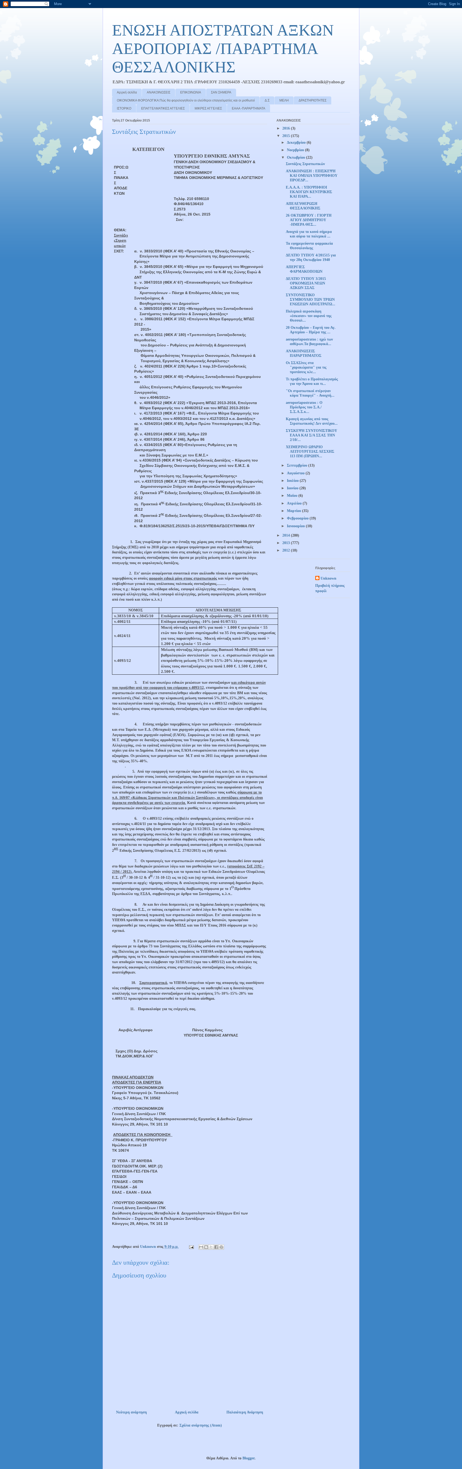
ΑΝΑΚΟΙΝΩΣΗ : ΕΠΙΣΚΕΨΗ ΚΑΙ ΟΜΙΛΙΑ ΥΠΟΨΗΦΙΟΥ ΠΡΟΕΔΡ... (311, 175)
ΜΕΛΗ (284, 100)
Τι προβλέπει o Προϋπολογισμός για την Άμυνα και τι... (312, 381)
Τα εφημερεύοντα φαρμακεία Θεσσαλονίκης (309, 245)
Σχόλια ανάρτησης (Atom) (200, 1425)
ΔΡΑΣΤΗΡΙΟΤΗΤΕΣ (312, 100)
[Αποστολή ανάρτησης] (191, 1247)
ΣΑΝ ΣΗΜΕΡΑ (221, 92)
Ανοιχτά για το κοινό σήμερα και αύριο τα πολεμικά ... (309, 234)
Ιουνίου (293, 488)
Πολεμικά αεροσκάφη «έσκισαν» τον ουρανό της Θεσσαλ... (309, 315)
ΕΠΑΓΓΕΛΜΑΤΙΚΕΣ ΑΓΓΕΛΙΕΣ (163, 108)
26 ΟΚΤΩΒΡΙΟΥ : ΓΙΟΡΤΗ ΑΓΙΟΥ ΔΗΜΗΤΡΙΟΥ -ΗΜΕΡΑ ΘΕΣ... (309, 219)
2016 (286, 128)
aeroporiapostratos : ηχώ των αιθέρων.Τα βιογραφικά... (309, 341)
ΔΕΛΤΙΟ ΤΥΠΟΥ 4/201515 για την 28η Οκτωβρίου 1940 (311, 257)
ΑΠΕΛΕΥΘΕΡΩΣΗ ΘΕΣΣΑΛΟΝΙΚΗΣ (303, 206)
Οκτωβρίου (296, 157)
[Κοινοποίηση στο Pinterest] (221, 1247)
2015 (286, 136)
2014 (286, 535)
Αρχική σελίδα (127, 92)
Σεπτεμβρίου (297, 465)
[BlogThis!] (206, 1247)
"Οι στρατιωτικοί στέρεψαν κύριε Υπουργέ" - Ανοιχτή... (310, 393)
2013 (286, 543)
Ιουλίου (293, 481)
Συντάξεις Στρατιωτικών (305, 164)
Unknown (328, 578)
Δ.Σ (267, 100)
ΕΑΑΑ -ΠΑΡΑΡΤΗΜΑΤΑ (248, 108)
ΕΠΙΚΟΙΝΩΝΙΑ (190, 92)
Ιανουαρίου (296, 526)
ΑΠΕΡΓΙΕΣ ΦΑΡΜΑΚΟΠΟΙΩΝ (304, 269)
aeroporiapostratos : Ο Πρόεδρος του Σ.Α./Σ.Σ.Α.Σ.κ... (304, 407)
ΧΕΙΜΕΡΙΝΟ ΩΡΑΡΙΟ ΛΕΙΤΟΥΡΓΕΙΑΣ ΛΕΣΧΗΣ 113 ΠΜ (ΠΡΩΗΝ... (310, 451)
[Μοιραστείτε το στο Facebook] (216, 1247)
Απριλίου (295, 503)
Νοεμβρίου (296, 150)
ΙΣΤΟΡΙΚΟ (124, 108)
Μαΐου (292, 496)
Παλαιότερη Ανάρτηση (244, 1412)
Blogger (248, 1458)
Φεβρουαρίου (298, 518)
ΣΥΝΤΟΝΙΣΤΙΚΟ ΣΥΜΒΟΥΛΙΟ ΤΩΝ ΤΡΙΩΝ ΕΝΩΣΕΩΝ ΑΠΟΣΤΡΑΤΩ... (310, 299)
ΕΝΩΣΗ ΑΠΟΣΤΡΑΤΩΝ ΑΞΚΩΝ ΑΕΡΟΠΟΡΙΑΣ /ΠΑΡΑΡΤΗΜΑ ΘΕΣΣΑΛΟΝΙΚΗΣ (223, 48)
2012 (286, 550)
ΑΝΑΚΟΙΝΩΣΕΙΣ (158, 92)
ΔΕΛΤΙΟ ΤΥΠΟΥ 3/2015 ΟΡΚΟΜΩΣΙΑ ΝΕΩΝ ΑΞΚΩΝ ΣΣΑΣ (306, 283)
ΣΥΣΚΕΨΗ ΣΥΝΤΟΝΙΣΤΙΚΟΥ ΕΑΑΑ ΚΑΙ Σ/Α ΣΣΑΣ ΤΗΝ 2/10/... (311, 435)
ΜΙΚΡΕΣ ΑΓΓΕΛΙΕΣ (208, 108)
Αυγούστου (296, 473)
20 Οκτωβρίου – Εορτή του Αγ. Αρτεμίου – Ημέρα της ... (311, 330)
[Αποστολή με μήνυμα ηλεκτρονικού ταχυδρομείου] (201, 1247)
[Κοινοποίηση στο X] (211, 1247)
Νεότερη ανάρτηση (131, 1412)
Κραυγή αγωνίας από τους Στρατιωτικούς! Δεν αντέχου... (312, 421)
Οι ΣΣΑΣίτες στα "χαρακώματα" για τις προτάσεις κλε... (306, 367)
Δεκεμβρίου (297, 142)
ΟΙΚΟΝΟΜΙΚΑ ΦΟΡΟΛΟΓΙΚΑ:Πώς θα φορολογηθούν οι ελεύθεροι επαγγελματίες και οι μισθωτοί (186, 100)
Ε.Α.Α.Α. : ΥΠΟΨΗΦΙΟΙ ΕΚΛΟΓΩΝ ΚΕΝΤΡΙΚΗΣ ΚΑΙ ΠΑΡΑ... (309, 191)
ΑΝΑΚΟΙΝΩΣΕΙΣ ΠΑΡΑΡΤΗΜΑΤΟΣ (303, 353)
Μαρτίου (294, 511)
